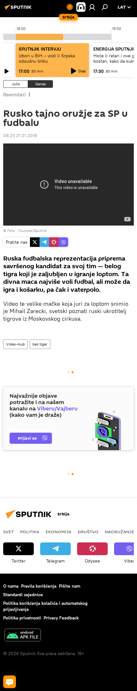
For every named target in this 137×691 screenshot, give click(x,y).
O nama (10, 586)
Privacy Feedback (61, 618)
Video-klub (15, 344)
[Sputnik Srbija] (19, 9)
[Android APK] (22, 636)
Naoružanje (119, 531)
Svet (8, 531)
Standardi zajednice (23, 594)
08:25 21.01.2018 (20, 135)
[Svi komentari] (9, 681)
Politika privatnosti (22, 618)
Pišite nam (69, 586)
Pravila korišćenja (38, 586)
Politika (29, 531)
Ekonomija (58, 531)
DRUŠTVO (88, 531)
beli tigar (39, 344)
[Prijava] (92, 7)
